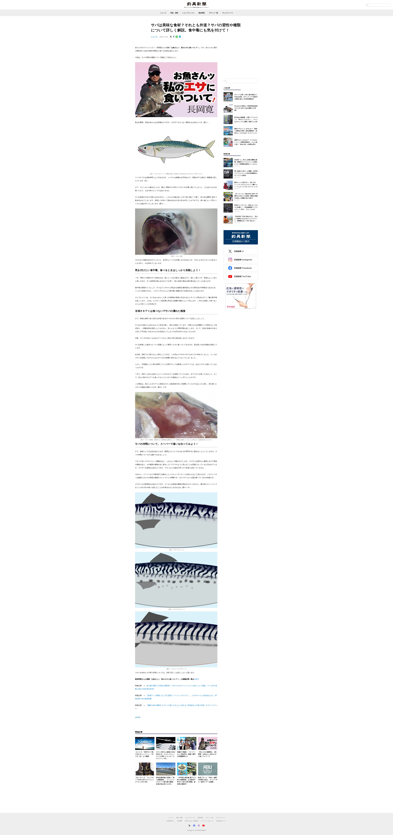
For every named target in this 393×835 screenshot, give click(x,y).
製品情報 (202, 13)
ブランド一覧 (213, 13)
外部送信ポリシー (221, 821)
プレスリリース (227, 13)
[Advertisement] (241, 60)
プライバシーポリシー (207, 821)
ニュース (163, 13)
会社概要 (179, 821)
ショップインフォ (188, 13)
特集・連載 (174, 13)
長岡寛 (138, 717)
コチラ (196, 679)
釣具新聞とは (170, 821)
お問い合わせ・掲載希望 (191, 821)
